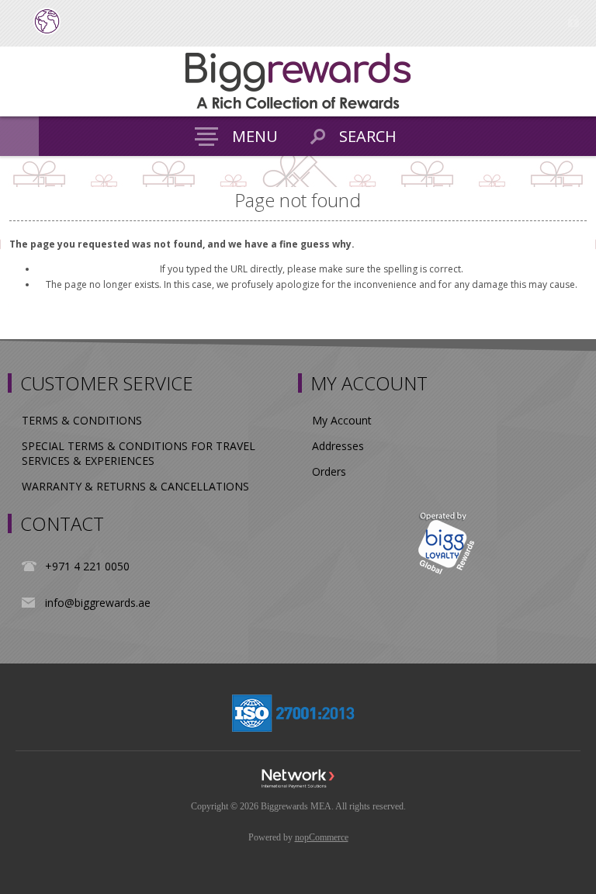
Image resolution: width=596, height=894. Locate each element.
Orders (329, 471)
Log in (573, 21)
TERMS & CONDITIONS (82, 420)
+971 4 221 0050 (87, 566)
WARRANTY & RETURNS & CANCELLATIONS (135, 486)
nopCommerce (321, 837)
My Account (342, 420)
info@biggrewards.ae (98, 602)
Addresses (338, 445)
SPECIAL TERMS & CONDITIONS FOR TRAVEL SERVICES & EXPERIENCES (138, 453)
